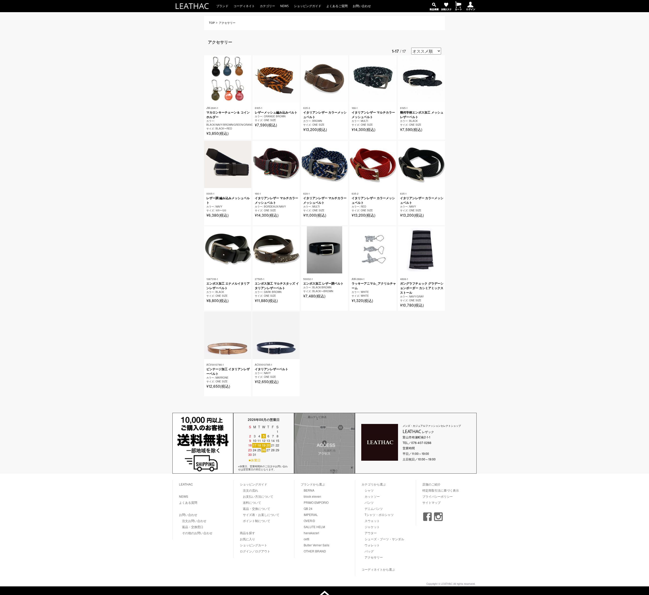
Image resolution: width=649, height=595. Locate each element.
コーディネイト (244, 6)
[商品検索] (434, 9)
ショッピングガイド (307, 6)
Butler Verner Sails (316, 545)
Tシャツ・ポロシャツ (379, 514)
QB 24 (308, 508)
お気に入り (247, 539)
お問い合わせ (362, 6)
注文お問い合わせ (194, 520)
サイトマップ (431, 502)
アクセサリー (374, 557)
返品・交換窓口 (192, 527)
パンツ (369, 502)
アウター (371, 533)
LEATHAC (186, 484)
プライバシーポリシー (437, 496)
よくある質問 (188, 502)
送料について (252, 502)
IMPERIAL (311, 514)
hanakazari (311, 533)
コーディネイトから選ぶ (378, 569)
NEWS (284, 6)
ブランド (222, 6)
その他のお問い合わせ (197, 533)
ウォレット (372, 545)
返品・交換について (256, 508)
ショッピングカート (253, 545)
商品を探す (247, 533)
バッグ (369, 551)
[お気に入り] (446, 9)
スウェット (372, 520)
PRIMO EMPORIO (316, 502)
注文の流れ (250, 490)
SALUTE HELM (314, 527)
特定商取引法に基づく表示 (440, 490)
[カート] (458, 9)
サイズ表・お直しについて (261, 514)
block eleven (312, 496)
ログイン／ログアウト (255, 551)
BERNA (309, 490)
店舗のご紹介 (431, 484)
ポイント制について (256, 520)
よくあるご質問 (337, 6)
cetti (306, 539)
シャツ (369, 490)
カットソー (372, 496)
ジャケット (372, 527)
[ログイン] (470, 9)
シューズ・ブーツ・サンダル (384, 539)
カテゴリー (267, 6)
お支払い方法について (258, 496)
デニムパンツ (374, 508)
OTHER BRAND (315, 551)
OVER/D (309, 520)
